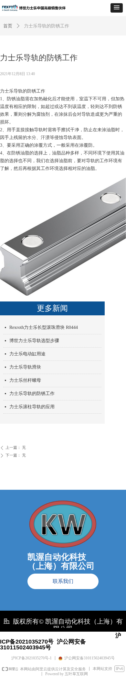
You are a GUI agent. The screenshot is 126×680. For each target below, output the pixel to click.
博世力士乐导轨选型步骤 (34, 340)
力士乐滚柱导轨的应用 (32, 406)
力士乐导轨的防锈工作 (32, 393)
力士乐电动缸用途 (27, 353)
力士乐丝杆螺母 (25, 380)
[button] (116, 8)
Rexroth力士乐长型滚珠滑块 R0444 (43, 327)
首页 (7, 26)
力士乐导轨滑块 (25, 367)
